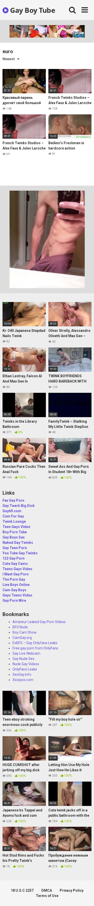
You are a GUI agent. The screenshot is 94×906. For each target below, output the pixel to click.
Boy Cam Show (25, 632)
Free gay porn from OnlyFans (35, 648)
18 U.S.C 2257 (22, 890)
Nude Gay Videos (26, 664)
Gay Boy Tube (32, 10)
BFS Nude (20, 627)
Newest (9, 59)
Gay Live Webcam (26, 653)
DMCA (46, 890)
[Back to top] (84, 896)
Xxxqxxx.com (23, 680)
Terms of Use (47, 896)
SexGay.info (22, 674)
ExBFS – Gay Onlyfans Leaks (35, 643)
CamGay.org (22, 638)
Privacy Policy (71, 890)
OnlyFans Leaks (25, 669)
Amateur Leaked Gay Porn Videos (39, 622)
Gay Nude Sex (23, 659)
